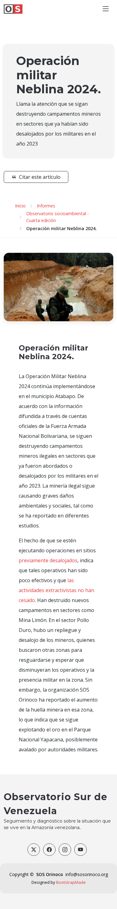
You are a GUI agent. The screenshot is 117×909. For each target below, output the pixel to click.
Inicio (20, 206)
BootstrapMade (71, 882)
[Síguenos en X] (33, 849)
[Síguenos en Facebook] (49, 849)
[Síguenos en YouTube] (80, 849)
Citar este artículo (40, 177)
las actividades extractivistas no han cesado (56, 590)
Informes (46, 206)
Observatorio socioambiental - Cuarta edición (57, 217)
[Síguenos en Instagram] (65, 849)
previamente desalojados (48, 560)
